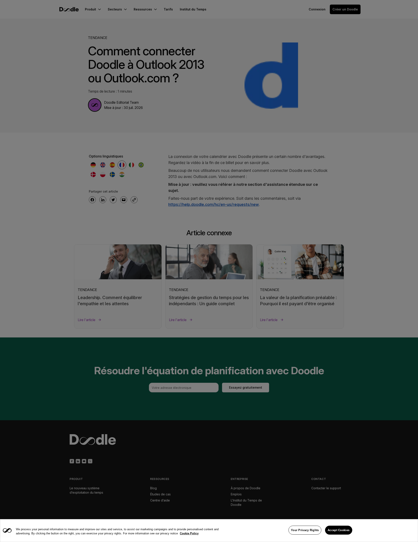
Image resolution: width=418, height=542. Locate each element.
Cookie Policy (189, 533)
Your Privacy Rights (305, 530)
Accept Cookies (338, 530)
